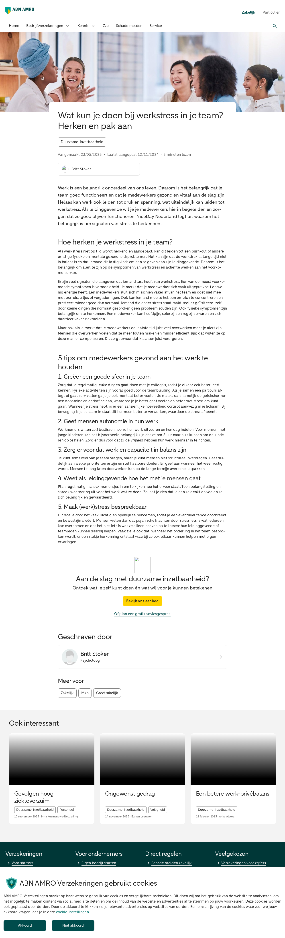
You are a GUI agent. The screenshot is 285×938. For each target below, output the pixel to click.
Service (156, 26)
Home (14, 26)
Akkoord (25, 925)
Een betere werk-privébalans (232, 794)
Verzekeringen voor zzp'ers (243, 863)
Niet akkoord (73, 925)
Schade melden (129, 26)
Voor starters (22, 863)
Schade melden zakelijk (171, 863)
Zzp (106, 26)
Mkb (85, 693)
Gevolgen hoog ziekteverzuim (33, 797)
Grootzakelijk (107, 693)
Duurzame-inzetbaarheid (82, 142)
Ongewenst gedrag (130, 794)
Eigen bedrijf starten (98, 863)
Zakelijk (67, 693)
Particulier (271, 12)
